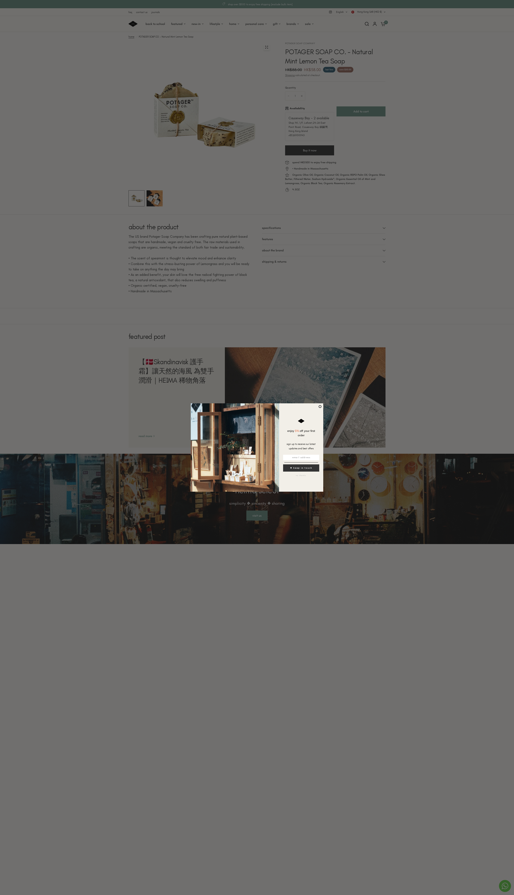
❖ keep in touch (301, 468)
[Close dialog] (320, 406)
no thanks (301, 475)
